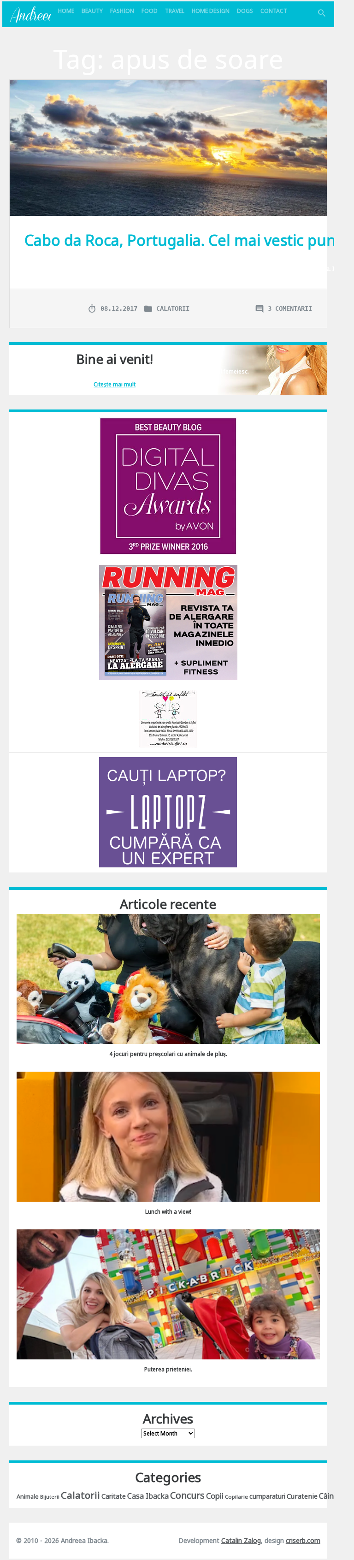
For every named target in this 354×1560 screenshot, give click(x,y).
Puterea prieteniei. (168, 1369)
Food (150, 11)
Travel (174, 11)
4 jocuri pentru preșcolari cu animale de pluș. (168, 1054)
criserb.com (303, 1540)
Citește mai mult (115, 384)
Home (66, 11)
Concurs (187, 1495)
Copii (215, 1495)
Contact (273, 11)
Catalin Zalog (241, 1540)
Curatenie (302, 1496)
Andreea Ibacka (30, 14)
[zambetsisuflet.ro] (168, 718)
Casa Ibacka (148, 1496)
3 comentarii (290, 308)
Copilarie (236, 1496)
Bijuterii (49, 1497)
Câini (327, 1496)
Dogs (245, 11)
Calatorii (172, 308)
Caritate (113, 1496)
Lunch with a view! (168, 1212)
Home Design (211, 11)
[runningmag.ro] (168, 622)
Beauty (92, 11)
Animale (28, 1496)
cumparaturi (267, 1496)
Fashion (122, 11)
